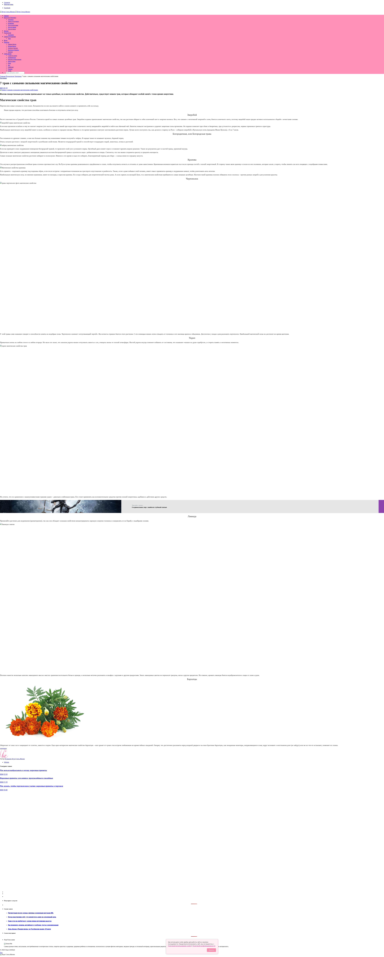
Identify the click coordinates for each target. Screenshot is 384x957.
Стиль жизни (7, 54)
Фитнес (6, 31)
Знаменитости (12, 57)
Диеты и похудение (13, 21)
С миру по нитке (12, 55)
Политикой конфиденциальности (204, 946)
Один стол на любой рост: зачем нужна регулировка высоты (30, 921)
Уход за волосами (13, 25)
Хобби (9, 71)
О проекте (7, 2)
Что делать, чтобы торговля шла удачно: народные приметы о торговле (31, 786)
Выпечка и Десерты (13, 50)
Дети (9, 38)
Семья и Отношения (10, 36)
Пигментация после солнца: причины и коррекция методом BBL (31, 913)
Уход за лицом (12, 27)
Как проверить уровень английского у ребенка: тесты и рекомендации (33, 925)
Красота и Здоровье (10, 17)
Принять (211, 950)
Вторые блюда (12, 46)
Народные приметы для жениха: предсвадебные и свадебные (26, 778)
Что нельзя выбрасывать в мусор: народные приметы (23, 770)
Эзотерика (11, 35)
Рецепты (6, 42)
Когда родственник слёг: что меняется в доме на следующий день (32, 917)
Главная (6, 16)
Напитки (10, 52)
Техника (10, 69)
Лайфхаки (11, 67)
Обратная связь (8, 4)
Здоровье (11, 19)
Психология (7, 33)
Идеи (9, 63)
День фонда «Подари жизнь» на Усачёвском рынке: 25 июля (29, 929)
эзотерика (3, 748)
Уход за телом (12, 29)
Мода (5, 40)
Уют (9, 65)
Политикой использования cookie (179, 946)
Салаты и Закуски (13, 48)
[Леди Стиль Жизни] (15, 12)
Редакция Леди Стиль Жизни (15, 759)
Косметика (11, 23)
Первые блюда (12, 44)
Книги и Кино (11, 61)
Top (1, 953)
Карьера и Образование (14, 59)
